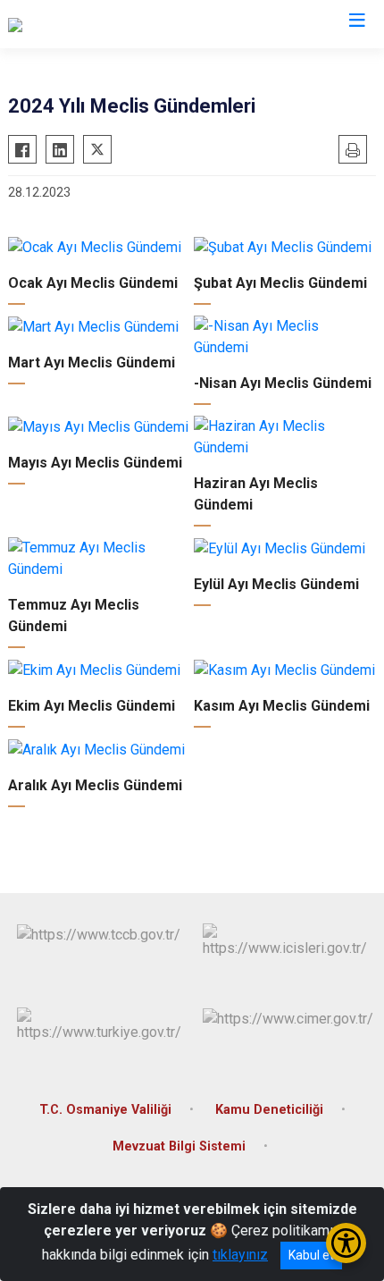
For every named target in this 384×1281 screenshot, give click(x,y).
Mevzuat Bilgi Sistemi (179, 1146)
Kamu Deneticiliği (269, 1109)
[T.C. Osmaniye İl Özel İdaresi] (96, 24)
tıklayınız (240, 1254)
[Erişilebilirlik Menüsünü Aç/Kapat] (346, 1243)
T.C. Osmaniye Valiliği (105, 1109)
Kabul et (311, 1255)
